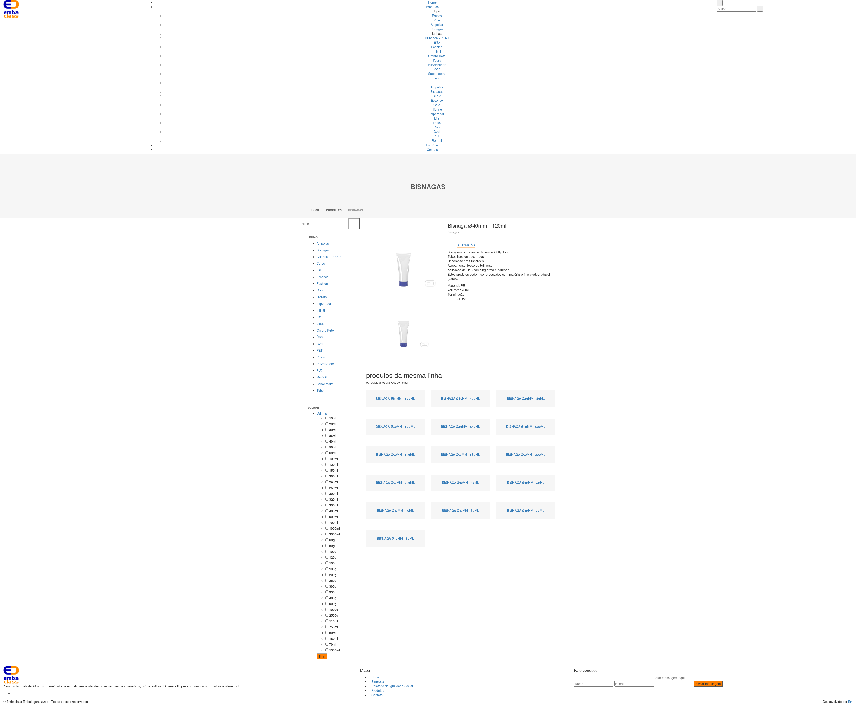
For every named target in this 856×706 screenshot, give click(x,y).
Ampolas (437, 24)
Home (432, 2)
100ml (333, 458)
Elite (437, 42)
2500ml (334, 534)
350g (332, 592)
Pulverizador (437, 64)
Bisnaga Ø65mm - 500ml (460, 398)
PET (437, 136)
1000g (333, 609)
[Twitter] (13, 693)
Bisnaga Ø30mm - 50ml (395, 510)
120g (332, 557)
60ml (332, 453)
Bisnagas (436, 29)
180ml (333, 638)
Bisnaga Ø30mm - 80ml (395, 538)
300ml (333, 493)
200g (332, 574)
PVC (437, 69)
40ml (332, 441)
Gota (436, 105)
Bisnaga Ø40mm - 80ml (526, 398)
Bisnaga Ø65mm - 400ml (395, 398)
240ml (333, 482)
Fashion (436, 47)
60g (331, 540)
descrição (466, 245)
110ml (333, 621)
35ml (332, 435)
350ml (333, 505)
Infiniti (437, 51)
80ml (332, 632)
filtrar (321, 656)
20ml (332, 424)
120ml (333, 464)
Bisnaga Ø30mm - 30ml (460, 483)
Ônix (437, 127)
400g (332, 598)
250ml (333, 487)
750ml (333, 627)
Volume (322, 413)
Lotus (437, 122)
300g (332, 586)
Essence (437, 100)
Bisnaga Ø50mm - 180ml (460, 454)
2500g (333, 615)
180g (332, 569)
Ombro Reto (437, 56)
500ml (333, 516)
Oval (437, 131)
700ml (333, 522)
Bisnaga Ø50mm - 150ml (395, 454)
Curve (437, 96)
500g (332, 603)
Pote (437, 20)
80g (331, 545)
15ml (332, 418)
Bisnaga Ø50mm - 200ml (525, 454)
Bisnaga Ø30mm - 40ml (526, 483)
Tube (436, 78)
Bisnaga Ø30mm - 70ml (525, 510)
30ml (332, 429)
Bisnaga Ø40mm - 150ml (460, 427)
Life (436, 118)
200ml (333, 476)
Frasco (437, 15)
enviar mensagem (708, 683)
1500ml (334, 650)
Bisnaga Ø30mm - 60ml (460, 510)
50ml (332, 447)
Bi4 (850, 701)
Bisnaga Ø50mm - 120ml (525, 427)
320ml (333, 499)
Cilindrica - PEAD (437, 38)
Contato (432, 149)
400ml (333, 511)
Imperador (437, 113)
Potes (437, 60)
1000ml (334, 528)
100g (332, 551)
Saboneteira (436, 73)
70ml (332, 644)
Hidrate (437, 109)
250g (332, 580)
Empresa (432, 145)
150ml (333, 470)
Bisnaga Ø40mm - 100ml (395, 427)
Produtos (432, 6)
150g (332, 563)
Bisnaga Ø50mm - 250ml (395, 483)
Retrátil (437, 140)
